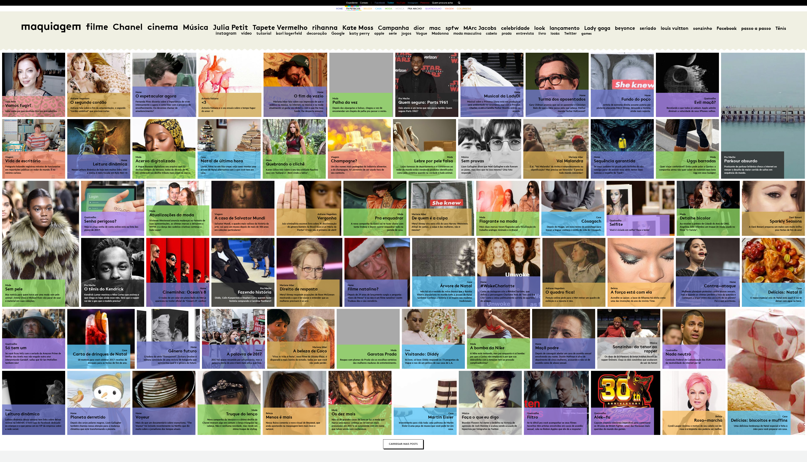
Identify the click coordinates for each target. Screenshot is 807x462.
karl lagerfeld (289, 33)
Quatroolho (433, 8)
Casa (378, 8)
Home (339, 8)
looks (555, 33)
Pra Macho (415, 8)
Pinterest (424, 2)
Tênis (780, 28)
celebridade (515, 28)
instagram (226, 33)
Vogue (421, 33)
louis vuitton (674, 28)
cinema (162, 26)
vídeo (246, 33)
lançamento (565, 28)
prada (507, 33)
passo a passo (756, 28)
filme (97, 26)
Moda (388, 8)
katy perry (359, 33)
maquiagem (51, 26)
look (539, 28)
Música (400, 8)
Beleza (368, 8)
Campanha (393, 28)
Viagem (449, 8)
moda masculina (467, 33)
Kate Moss (357, 28)
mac (435, 27)
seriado (648, 28)
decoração (317, 33)
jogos (406, 33)
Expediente (352, 2)
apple (379, 33)
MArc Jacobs (479, 28)
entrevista (525, 33)
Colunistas (464, 8)
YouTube (400, 2)
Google (338, 33)
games (586, 33)
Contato (364, 2)
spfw (452, 28)
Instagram (413, 2)
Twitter (390, 2)
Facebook (380, 2)
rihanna (325, 27)
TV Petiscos (353, 8)
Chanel (128, 26)
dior (419, 27)
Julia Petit (230, 27)
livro (542, 33)
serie (393, 33)
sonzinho (702, 28)
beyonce (625, 28)
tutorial (263, 33)
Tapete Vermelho (280, 27)
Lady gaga (597, 28)
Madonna (440, 33)
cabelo (491, 33)
